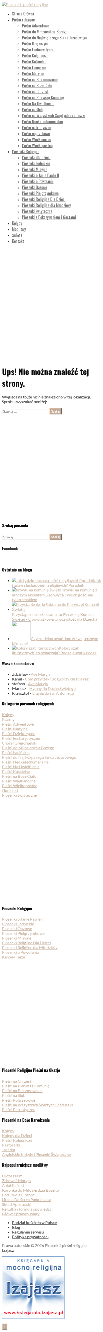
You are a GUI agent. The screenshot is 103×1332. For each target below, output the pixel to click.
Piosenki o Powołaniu (38, 181)
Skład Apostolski (16, 1204)
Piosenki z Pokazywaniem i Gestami (49, 217)
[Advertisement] (51, 299)
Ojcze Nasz (12, 1175)
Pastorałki (11, 1144)
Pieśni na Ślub (14, 1095)
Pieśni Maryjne (33, 74)
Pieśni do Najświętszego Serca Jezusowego (54, 38)
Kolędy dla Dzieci (17, 1135)
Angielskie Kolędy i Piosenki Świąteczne (36, 1154)
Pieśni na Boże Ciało (37, 86)
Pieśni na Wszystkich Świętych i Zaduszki (53, 115)
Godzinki (10, 790)
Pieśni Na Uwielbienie (38, 103)
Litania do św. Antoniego (53, 693)
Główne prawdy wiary (21, 1213)
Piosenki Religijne (25, 151)
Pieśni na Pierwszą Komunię (43, 97)
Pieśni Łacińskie (34, 68)
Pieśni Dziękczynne (36, 44)
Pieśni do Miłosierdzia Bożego (44, 32)
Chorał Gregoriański (19, 743)
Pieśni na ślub (32, 109)
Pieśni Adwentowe (35, 26)
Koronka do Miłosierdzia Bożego (30, 1190)
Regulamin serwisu (28, 1232)
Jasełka (8, 1149)
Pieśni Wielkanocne (36, 139)
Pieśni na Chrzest (35, 92)
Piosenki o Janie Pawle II (40, 175)
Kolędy (17, 223)
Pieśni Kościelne (34, 62)
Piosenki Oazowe (34, 187)
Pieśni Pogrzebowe (18, 1100)
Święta (17, 235)
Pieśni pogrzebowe (36, 133)
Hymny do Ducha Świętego (52, 688)
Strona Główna (23, 14)
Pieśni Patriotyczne (18, 1109)
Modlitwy (19, 229)
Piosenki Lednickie (36, 163)
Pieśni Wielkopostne (37, 145)
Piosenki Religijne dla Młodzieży (46, 205)
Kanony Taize (13, 956)
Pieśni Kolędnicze (35, 56)
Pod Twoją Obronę (18, 1194)
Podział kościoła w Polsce (34, 1222)
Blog (16, 1227)
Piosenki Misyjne (34, 169)
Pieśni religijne (23, 20)
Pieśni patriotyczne (36, 127)
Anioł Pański (13, 1185)
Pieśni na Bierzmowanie (40, 80)
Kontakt (18, 241)
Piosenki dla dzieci (36, 157)
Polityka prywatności (30, 1236)
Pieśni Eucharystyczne (38, 50)
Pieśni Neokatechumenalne (42, 121)
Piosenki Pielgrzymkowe (40, 193)
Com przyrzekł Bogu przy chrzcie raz (57, 678)
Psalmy (8, 719)
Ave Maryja (40, 674)
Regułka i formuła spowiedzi (26, 1209)
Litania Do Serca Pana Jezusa (26, 1199)
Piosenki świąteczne (37, 211)
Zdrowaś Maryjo (16, 1180)
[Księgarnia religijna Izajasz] (33, 1317)
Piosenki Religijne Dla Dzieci (44, 199)
